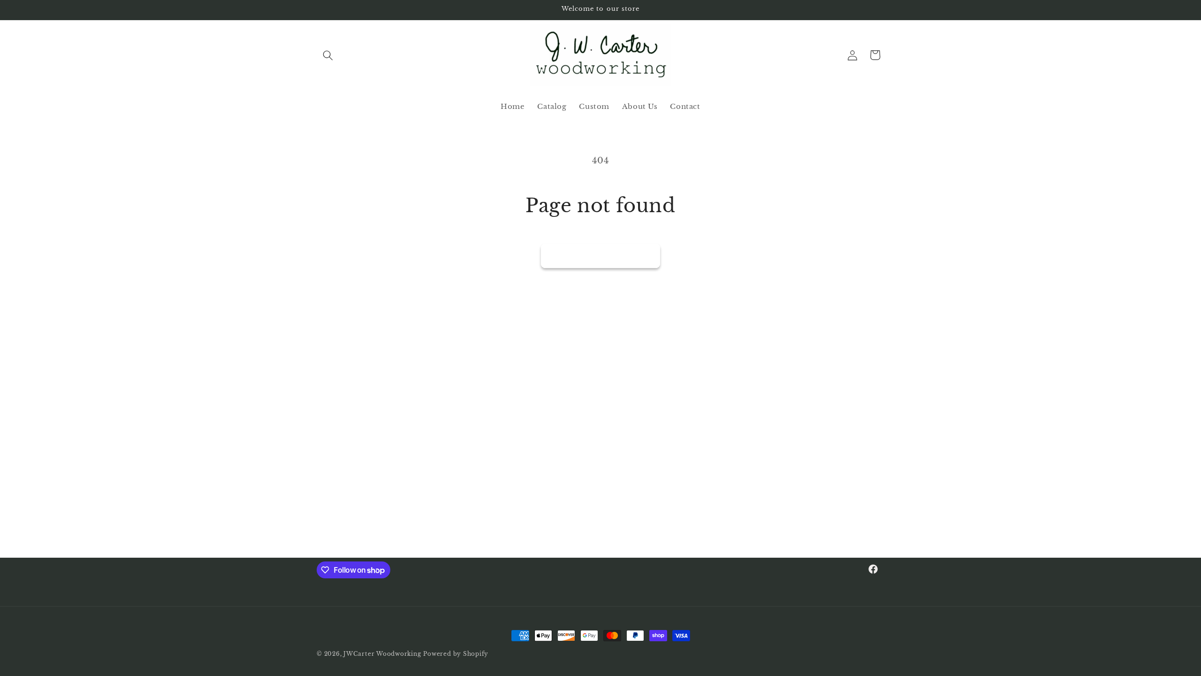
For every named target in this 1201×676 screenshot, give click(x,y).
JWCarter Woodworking (382, 653)
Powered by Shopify (455, 653)
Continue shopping (600, 255)
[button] (328, 55)
